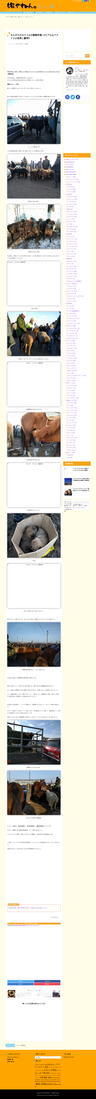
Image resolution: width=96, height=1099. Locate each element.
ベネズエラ (72, 214)
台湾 (70, 455)
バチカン (71, 442)
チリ (70, 224)
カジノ (59, 1067)
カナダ (71, 187)
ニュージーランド (74, 182)
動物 (52, 1077)
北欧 (69, 234)
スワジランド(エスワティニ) (77, 375)
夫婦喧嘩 (46, 1079)
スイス (71, 435)
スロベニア (72, 301)
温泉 (43, 1081)
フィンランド (72, 246)
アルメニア (72, 321)
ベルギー (71, 430)
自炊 (49, 1081)
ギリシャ (71, 445)
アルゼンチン (73, 226)
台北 (56, 1077)
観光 (27, 43)
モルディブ (72, 388)
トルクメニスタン (74, 328)
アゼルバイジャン (74, 323)
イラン (71, 308)
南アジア (71, 383)
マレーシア (72, 413)
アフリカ (71, 340)
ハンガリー (72, 266)
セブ (38, 1073)
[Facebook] (85, 1)
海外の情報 (69, 174)
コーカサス (71, 313)
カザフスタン (72, 338)
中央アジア (71, 326)
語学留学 (50, 1084)
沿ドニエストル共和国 (75, 281)
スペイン (71, 447)
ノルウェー (72, 241)
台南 (59, 1077)
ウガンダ (71, 353)
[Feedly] (89, 1)
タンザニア (72, 358)
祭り (46, 1081)
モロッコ (71, 380)
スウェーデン (72, 244)
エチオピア (72, 348)
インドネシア (72, 410)
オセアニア (71, 177)
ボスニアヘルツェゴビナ (75, 296)
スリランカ (72, 385)
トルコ (71, 306)
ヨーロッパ (71, 425)
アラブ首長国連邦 (74, 311)
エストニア (72, 254)
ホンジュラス (72, 199)
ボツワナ (71, 365)
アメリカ (71, 189)
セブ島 (44, 1073)
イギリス (71, 236)
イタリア (71, 440)
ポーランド (72, 261)
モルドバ (71, 278)
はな (54, 1064)
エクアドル (72, 216)
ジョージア (72, 316)
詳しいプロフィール (72, 89)
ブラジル (71, 229)
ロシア (71, 251)
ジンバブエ (72, 368)
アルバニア (72, 286)
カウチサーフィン (52, 1067)
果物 (36, 1081)
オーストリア (72, 437)
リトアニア (72, 249)
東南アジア (71, 400)
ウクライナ (72, 271)
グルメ (50, 1070)
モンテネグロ (72, 291)
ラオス (71, 420)
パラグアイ (72, 231)
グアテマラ (72, 196)
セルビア (71, 298)
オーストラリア (73, 179)
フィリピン (72, 403)
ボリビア (71, 221)
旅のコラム (70, 169)
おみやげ (43, 1064)
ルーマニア (72, 276)
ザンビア (71, 363)
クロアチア (72, 293)
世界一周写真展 (71, 172)
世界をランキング (72, 159)
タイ (70, 405)
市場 (53, 1079)
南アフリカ (72, 370)
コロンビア (72, 211)
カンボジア (72, 415)
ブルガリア (72, 273)
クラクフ (41, 1070)
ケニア (71, 350)
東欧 (69, 259)
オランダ (71, 432)
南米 (70, 209)
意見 (58, 1079)
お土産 (49, 1064)
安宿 (50, 1079)
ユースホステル (50, 1075)
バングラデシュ (73, 398)
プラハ (57, 1073)
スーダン (71, 345)
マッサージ (39, 1075)
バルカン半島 (72, 283)
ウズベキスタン (73, 331)
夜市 (39, 1079)
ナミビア (71, 378)
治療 (39, 1081)
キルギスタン (20, 43)
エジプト (71, 343)
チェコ (71, 264)
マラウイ (71, 360)
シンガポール (72, 408)
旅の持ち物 (70, 162)
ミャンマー (72, 422)
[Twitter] (83, 1)
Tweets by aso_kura (68, 1057)
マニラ (44, 1075)
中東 (69, 303)
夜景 (42, 1079)
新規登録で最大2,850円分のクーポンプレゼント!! (26, 925)
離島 (57, 1084)
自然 (52, 1081)
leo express (37, 1064)
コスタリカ (72, 204)
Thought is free (56, 1095)
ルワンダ (71, 355)
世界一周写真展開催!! (77, 1)
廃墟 (56, 1079)
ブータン (71, 395)
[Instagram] (87, 1)
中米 (69, 194)
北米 (69, 184)
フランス (71, 427)
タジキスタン (72, 333)
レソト (71, 373)
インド (71, 390)
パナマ (71, 206)
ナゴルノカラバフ (74, 318)
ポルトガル (72, 450)
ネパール (71, 393)
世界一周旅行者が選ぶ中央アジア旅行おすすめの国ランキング (30, 908)
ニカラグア (72, 201)
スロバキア (72, 268)
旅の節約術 (70, 167)
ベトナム (71, 417)
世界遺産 (45, 1077)
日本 (70, 457)
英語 (55, 1081)
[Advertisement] (48, 23)
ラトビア (71, 256)
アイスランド (72, 239)
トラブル (52, 1073)
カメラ (70, 164)
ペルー (71, 219)
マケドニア (72, 288)
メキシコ (71, 191)
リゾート (56, 1075)
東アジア (70, 452)
